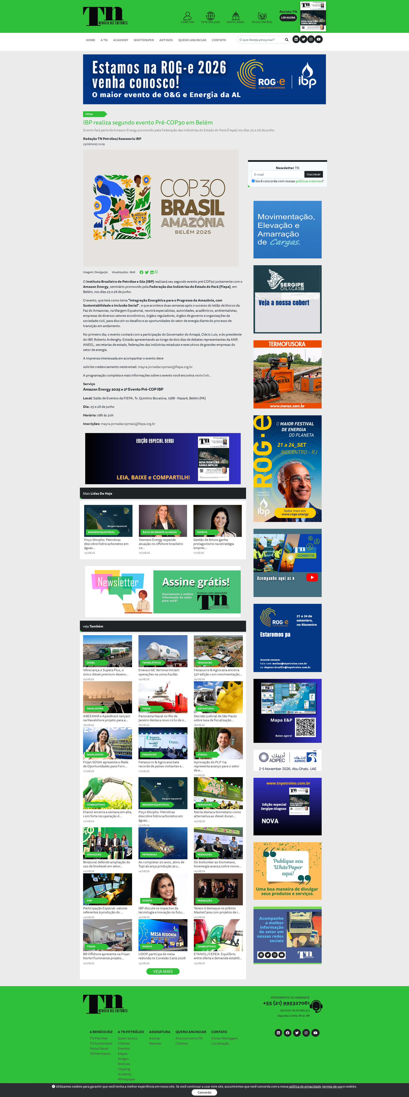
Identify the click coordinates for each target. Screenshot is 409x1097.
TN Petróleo (99, 1038)
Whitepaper (144, 40)
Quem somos (127, 1038)
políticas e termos (309, 181)
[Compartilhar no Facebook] (141, 272)
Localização (220, 1043)
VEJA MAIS (163, 971)
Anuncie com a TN (189, 1038)
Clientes (124, 1043)
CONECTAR (187, 22)
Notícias (124, 1064)
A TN (104, 40)
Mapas (123, 1053)
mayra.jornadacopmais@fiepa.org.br (165, 367)
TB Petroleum (100, 1053)
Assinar (154, 1038)
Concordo (204, 1092)
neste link (202, 375)
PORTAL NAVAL (236, 22)
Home (90, 40)
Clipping (124, 1069)
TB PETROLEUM (210, 22)
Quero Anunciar (192, 40)
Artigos (166, 40)
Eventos (124, 1048)
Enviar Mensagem (224, 1038)
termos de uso (332, 1086)
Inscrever (314, 174)
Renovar (155, 1043)
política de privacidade (305, 1086)
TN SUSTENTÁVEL (262, 22)
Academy (120, 40)
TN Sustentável (101, 1043)
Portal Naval (99, 1048)
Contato (219, 40)
